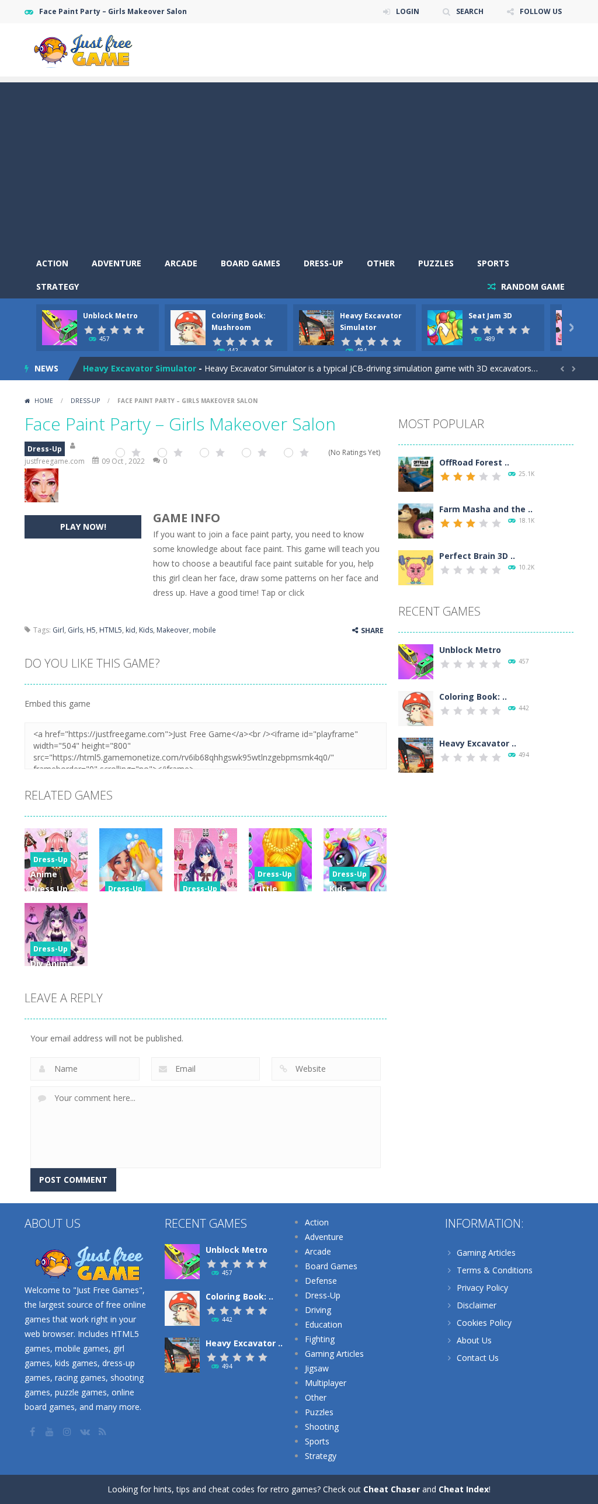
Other (381, 263)
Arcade (181, 263)
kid (130, 630)
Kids (146, 630)
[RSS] (103, 1431)
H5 (91, 630)
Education (323, 1324)
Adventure (116, 263)
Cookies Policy (484, 1322)
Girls (75, 630)
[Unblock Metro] (415, 660)
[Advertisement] (299, 164)
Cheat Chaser (391, 1489)
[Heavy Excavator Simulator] (415, 753)
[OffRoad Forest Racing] (415, 472)
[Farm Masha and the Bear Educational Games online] (415, 519)
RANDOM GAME (532, 286)
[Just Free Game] (83, 48)
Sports (493, 263)
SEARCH (470, 11)
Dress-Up (323, 263)
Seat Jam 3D (490, 316)
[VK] (86, 1431)
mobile (204, 630)
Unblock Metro (110, 316)
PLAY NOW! (83, 526)
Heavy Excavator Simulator (139, 368)
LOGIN (407, 11)
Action (52, 263)
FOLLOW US (541, 11)
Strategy (57, 286)
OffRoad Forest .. (474, 462)
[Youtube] (51, 1431)
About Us (474, 1340)
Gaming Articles (334, 1353)
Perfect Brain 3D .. (477, 555)
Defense (321, 1280)
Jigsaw (317, 1368)
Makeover (173, 630)
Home (44, 401)
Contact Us (478, 1357)
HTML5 (110, 630)
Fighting (320, 1339)
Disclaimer (476, 1305)
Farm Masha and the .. (486, 509)
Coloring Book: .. (473, 696)
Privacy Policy (482, 1287)
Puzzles (436, 263)
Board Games (250, 263)
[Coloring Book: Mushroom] (415, 707)
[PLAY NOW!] (59, 326)
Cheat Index (464, 1489)
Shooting (322, 1426)
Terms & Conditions (495, 1270)
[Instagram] (68, 1431)
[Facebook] (33, 1431)
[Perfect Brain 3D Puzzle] (415, 566)
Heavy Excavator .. (477, 743)
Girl (58, 630)
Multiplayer (325, 1382)
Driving (318, 1309)
